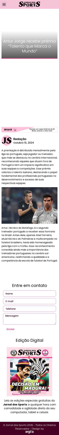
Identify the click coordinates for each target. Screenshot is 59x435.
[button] (4, 4)
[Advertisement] (29, 91)
